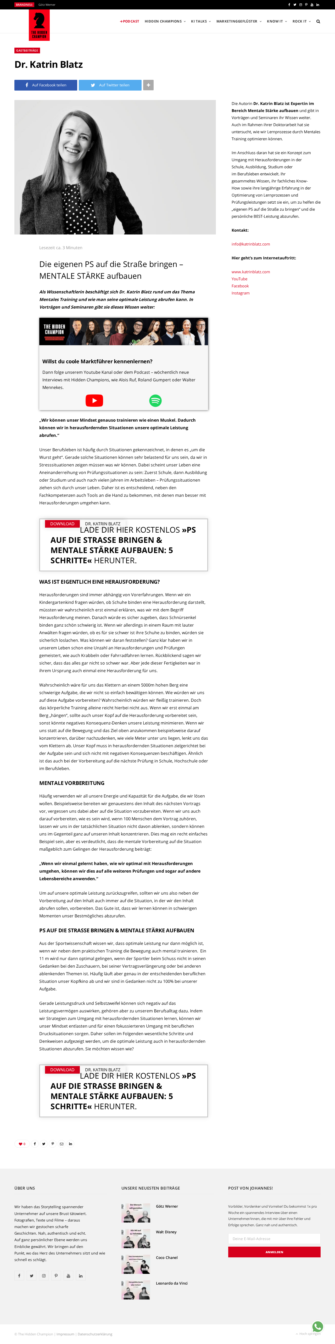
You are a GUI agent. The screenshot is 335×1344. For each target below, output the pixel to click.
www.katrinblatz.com (251, 271)
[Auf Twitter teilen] (21, 278)
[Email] (21, 305)
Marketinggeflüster (237, 21)
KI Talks (199, 21)
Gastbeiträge (27, 50)
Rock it (300, 21)
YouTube (239, 278)
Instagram (241, 292)
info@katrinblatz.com (251, 244)
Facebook (240, 285)
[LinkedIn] (21, 318)
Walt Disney (166, 1231)
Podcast (131, 21)
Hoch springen (310, 1333)
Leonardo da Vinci (172, 1283)
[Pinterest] (21, 291)
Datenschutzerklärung (95, 1334)
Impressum (65, 1334)
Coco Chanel (167, 1257)
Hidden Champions (163, 21)
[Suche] (317, 21)
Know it (275, 21)
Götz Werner (46, 5)
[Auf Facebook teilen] (21, 265)
